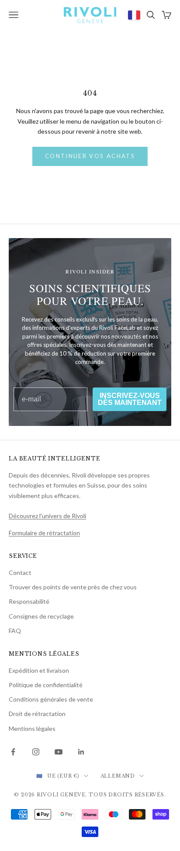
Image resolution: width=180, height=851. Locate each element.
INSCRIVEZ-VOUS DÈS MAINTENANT (130, 399)
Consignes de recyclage (41, 616)
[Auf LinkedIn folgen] (81, 751)
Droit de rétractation (37, 713)
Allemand (117, 776)
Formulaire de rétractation (44, 532)
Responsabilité (29, 601)
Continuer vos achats (90, 155)
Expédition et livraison (39, 670)
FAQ (15, 630)
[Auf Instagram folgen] (35, 751)
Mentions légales (32, 728)
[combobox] (134, 15)
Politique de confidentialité (46, 684)
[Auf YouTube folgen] (58, 751)
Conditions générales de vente (51, 699)
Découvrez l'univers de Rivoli (47, 515)
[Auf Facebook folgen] (13, 751)
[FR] (134, 15)
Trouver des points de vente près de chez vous (73, 587)
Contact (20, 572)
